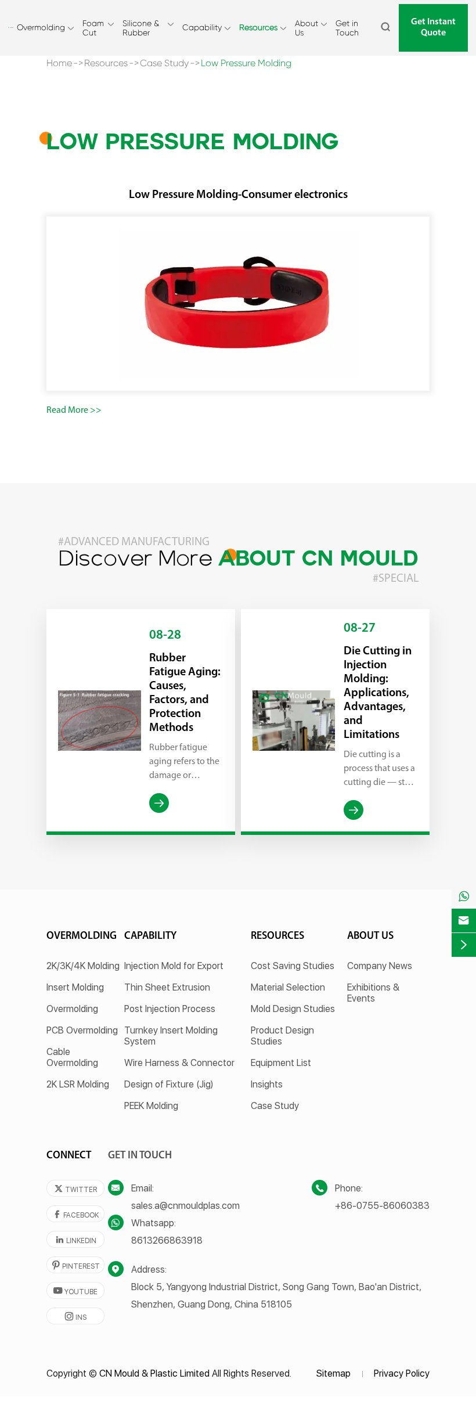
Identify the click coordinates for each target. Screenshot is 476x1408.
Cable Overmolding (72, 1057)
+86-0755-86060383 (382, 1205)
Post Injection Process (169, 1008)
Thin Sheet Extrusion (167, 987)
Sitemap (333, 1373)
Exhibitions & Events (373, 993)
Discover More (238, 560)
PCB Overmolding (82, 1030)
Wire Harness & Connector (179, 1062)
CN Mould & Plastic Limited (154, 1373)
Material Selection (288, 987)
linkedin (75, 1240)
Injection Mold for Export (173, 965)
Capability (202, 27)
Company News (379, 965)
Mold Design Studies (293, 1008)
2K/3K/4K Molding (83, 965)
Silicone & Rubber (140, 28)
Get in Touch (347, 28)
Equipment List (281, 1062)
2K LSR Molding (77, 1084)
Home (59, 63)
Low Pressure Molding (246, 63)
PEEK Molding (151, 1105)
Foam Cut (93, 28)
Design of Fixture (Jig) (168, 1084)
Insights (267, 1084)
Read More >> (74, 410)
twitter (75, 1189)
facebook (75, 1214)
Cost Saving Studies (292, 965)
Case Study (164, 63)
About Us (306, 28)
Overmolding (41, 27)
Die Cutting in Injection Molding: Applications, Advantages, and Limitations (378, 693)
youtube (75, 1291)
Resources (258, 27)
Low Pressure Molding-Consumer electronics (238, 195)
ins (75, 1316)
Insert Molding (75, 987)
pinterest (75, 1265)
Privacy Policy (402, 1373)
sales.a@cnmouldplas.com (185, 1205)
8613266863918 (167, 1240)
